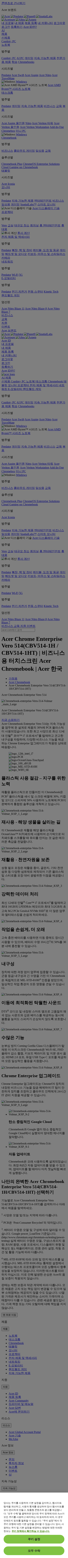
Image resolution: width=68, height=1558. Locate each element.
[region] (34, 1525)
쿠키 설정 (34, 1539)
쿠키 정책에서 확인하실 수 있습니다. (31, 1531)
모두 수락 (34, 1550)
